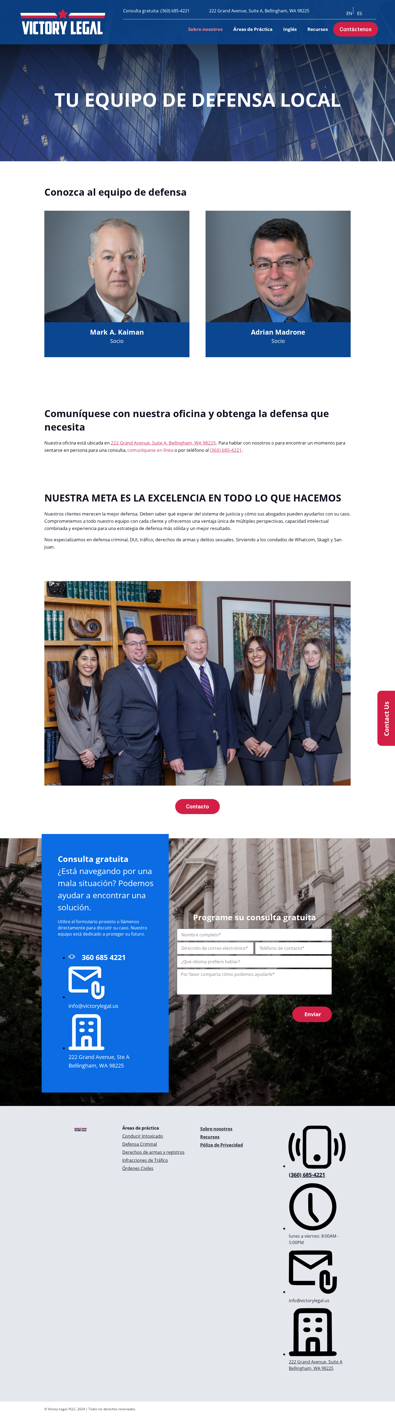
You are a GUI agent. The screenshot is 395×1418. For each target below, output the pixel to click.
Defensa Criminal (139, 1144)
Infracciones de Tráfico (145, 1160)
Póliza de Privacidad (221, 1145)
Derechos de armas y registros (153, 1152)
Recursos (317, 29)
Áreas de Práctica (252, 29)
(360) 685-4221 (175, 11)
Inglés (290, 29)
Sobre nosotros (205, 29)
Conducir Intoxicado (142, 1136)
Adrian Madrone (278, 331)
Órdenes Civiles (137, 1168)
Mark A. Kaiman (117, 331)
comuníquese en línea (150, 450)
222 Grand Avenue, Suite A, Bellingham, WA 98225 (259, 11)
